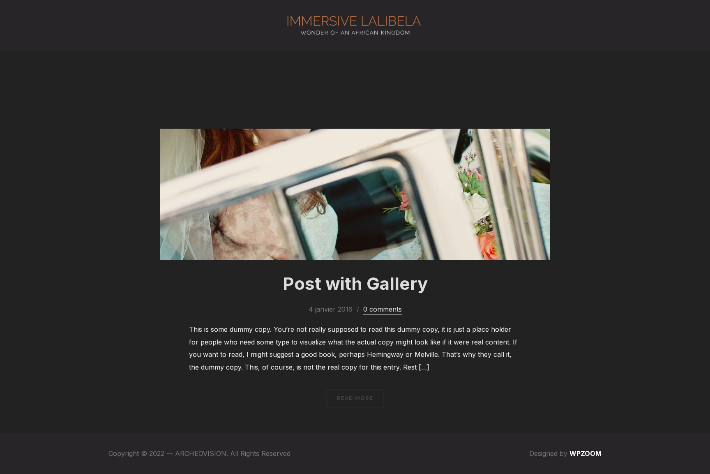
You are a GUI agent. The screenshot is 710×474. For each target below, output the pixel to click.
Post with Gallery (355, 283)
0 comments (382, 309)
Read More (355, 398)
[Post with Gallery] (355, 134)
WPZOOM (585, 453)
